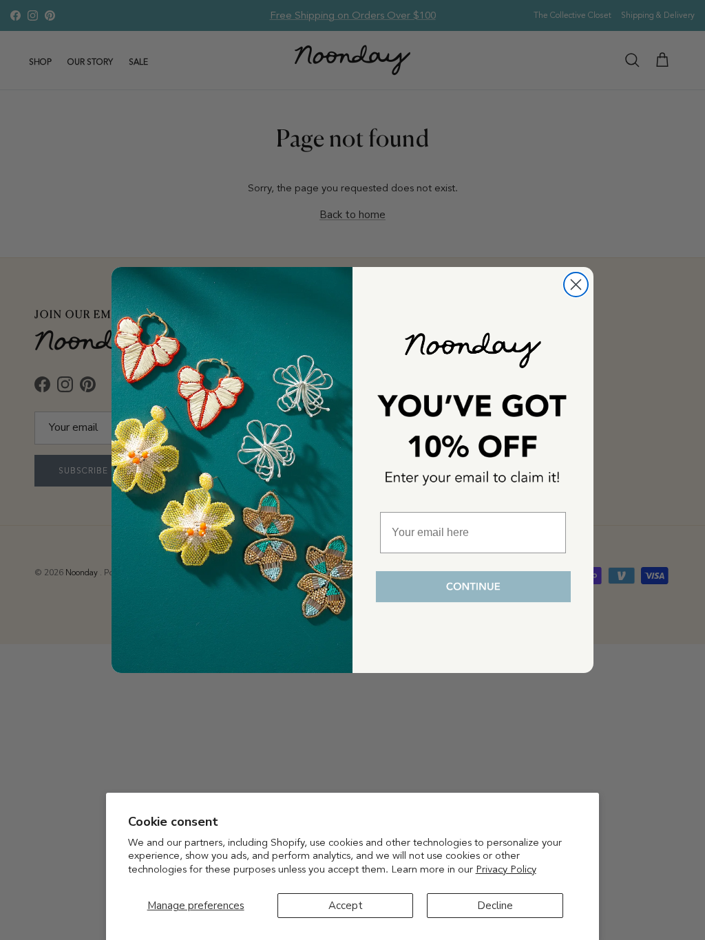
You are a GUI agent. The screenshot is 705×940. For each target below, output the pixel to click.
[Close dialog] (576, 285)
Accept (345, 905)
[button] (473, 587)
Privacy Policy (506, 869)
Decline (495, 905)
